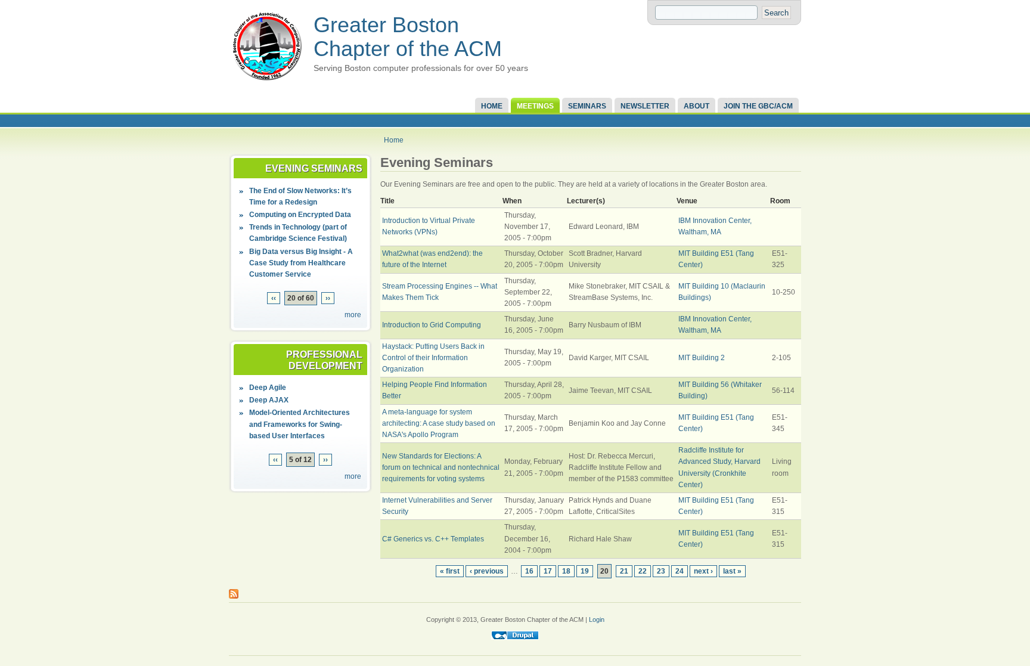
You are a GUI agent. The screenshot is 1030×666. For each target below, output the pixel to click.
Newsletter (645, 106)
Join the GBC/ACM (758, 106)
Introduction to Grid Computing (431, 325)
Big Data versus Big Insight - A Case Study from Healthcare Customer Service (301, 262)
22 (642, 571)
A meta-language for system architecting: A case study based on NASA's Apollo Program (438, 423)
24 (679, 571)
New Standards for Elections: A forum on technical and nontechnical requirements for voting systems (441, 467)
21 (624, 571)
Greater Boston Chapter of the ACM (408, 37)
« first (450, 571)
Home (491, 106)
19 (585, 571)
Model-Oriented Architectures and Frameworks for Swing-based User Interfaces (299, 423)
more (353, 315)
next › (703, 571)
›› (327, 298)
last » (732, 571)
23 (661, 571)
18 (566, 571)
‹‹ (273, 298)
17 (548, 571)
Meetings (535, 106)
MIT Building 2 (701, 358)
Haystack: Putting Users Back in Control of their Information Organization (433, 357)
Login (596, 619)
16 (529, 571)
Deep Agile (267, 387)
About (696, 106)
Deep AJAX (268, 400)
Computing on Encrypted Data (300, 214)
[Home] (267, 81)
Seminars (587, 106)
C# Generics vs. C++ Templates (433, 539)
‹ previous (487, 571)
